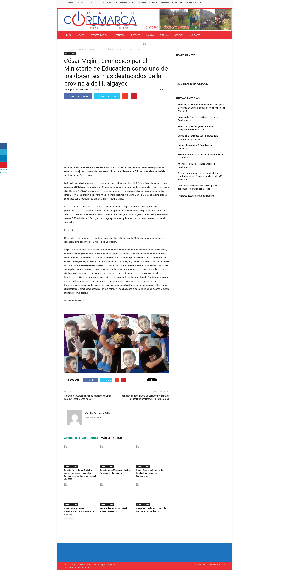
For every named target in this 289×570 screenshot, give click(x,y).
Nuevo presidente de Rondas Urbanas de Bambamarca (197, 165)
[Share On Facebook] (3, 146)
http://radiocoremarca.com (94, 417)
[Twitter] (217, 6)
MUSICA (150, 35)
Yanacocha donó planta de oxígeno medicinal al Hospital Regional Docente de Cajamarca (145, 397)
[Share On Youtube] (3, 165)
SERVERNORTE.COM (216, 565)
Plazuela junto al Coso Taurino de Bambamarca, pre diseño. (200, 156)
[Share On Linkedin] (3, 158)
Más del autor (111, 437)
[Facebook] (207, 6)
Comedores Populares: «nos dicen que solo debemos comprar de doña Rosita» (198, 187)
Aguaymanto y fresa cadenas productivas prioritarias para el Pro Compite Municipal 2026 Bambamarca (200, 176)
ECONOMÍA (119, 35)
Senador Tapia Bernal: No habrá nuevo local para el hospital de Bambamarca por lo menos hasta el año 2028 (201, 107)
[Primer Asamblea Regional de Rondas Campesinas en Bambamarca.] (152, 456)
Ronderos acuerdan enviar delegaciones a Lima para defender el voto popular (87, 397)
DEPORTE (135, 35)
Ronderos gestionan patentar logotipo (196, 196)
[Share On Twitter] (3, 152)
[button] (221, 35)
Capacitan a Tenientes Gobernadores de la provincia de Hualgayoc (79, 511)
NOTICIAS (80, 35)
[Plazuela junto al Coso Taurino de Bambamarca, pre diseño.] (152, 494)
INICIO (69, 35)
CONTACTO (195, 35)
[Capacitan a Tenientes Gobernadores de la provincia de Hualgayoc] (80, 494)
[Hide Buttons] (4, 172)
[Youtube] (222, 6)
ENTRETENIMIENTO (99, 35)
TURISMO (164, 35)
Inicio (66, 49)
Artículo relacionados (81, 437)
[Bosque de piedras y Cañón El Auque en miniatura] (116, 494)
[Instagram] (212, 6)
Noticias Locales (70, 53)
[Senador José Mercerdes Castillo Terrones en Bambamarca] (116, 456)
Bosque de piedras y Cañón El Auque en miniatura (196, 147)
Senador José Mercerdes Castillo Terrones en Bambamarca (199, 118)
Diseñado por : (199, 565)
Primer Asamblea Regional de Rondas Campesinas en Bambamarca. (149, 473)
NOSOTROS (178, 35)
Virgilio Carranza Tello (78, 89)
